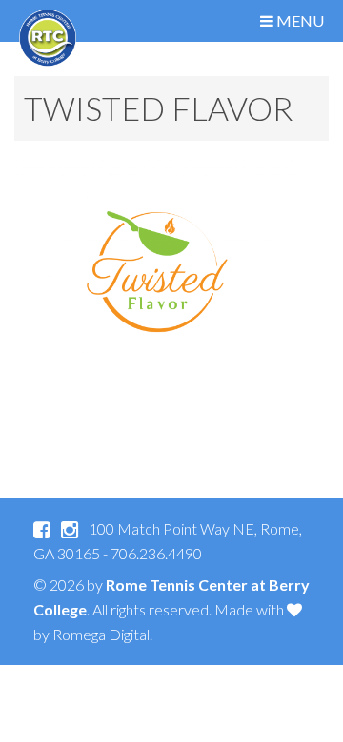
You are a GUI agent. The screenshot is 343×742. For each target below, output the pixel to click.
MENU (298, 20)
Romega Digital (101, 634)
